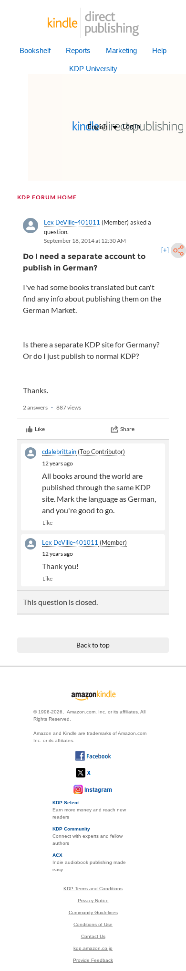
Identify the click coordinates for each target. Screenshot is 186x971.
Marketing (121, 50)
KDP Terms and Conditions (93, 888)
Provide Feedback (93, 960)
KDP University (93, 69)
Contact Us (93, 936)
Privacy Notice (93, 900)
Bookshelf (35, 50)
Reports (78, 50)
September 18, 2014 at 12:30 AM (85, 240)
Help (159, 50)
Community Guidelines (93, 912)
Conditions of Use (93, 924)
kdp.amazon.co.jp (93, 948)
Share (127, 428)
